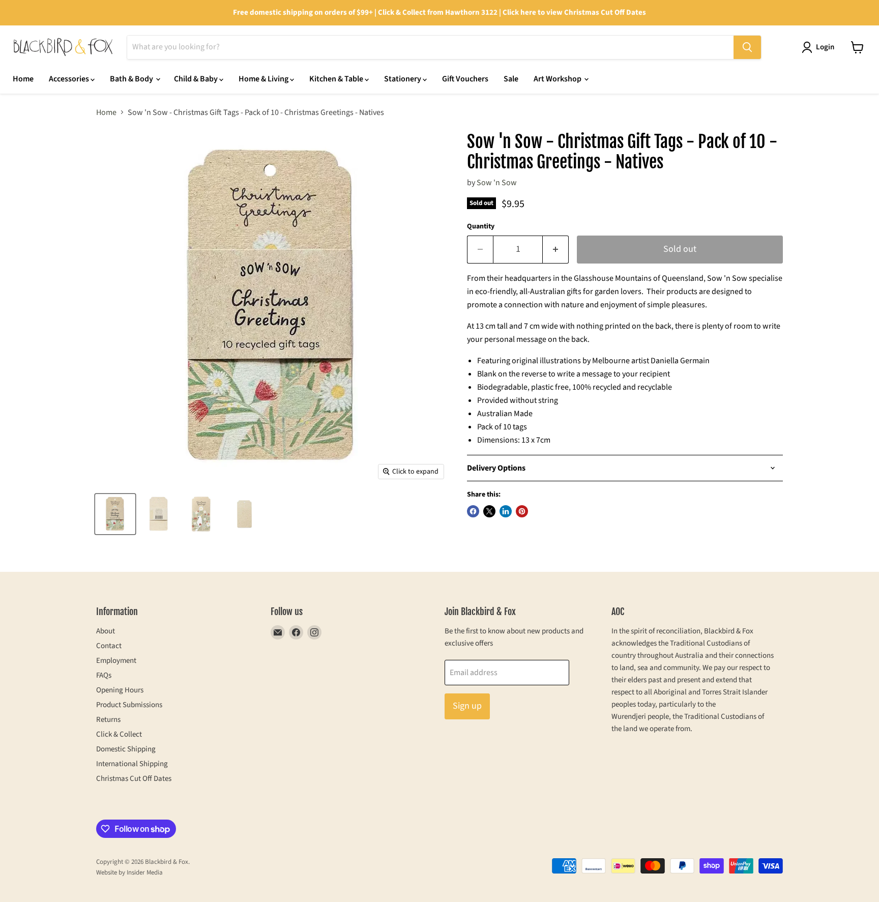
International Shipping (132, 764)
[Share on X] (489, 511)
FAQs (103, 675)
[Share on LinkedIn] (506, 511)
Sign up (467, 706)
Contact (109, 646)
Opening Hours (119, 690)
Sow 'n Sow (497, 182)
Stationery (403, 78)
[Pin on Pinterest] (522, 511)
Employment (116, 660)
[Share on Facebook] (473, 511)
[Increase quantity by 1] (556, 250)
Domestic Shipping (126, 749)
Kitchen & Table (337, 78)
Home (23, 78)
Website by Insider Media (129, 872)
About (105, 631)
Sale (511, 78)
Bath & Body (132, 78)
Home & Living (264, 78)
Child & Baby (196, 78)
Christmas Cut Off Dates (133, 778)
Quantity (480, 226)
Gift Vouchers (465, 78)
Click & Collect (119, 734)
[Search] (747, 47)
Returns (108, 719)
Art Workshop (558, 78)
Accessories (70, 78)
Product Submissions (129, 705)
